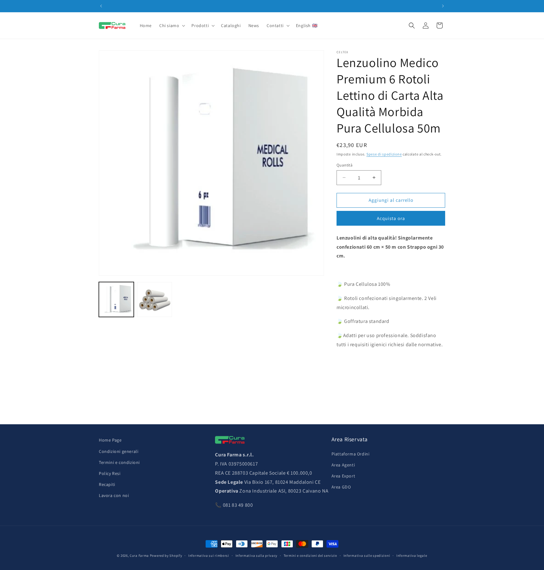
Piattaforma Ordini (351, 454)
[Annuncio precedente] (101, 6)
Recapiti (107, 484)
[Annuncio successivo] (443, 6)
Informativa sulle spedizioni (366, 555)
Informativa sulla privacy (256, 555)
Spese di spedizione (384, 154)
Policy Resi (110, 473)
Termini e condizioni (119, 462)
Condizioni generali (118, 451)
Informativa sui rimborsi (208, 555)
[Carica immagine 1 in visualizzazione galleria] (116, 299)
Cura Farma (139, 555)
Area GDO (341, 487)
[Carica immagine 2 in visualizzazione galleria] (154, 299)
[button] (172, 25)
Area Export (343, 476)
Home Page (110, 440)
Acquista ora (391, 218)
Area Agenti (343, 465)
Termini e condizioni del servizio (310, 555)
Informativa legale (411, 555)
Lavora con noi (114, 495)
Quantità (345, 165)
